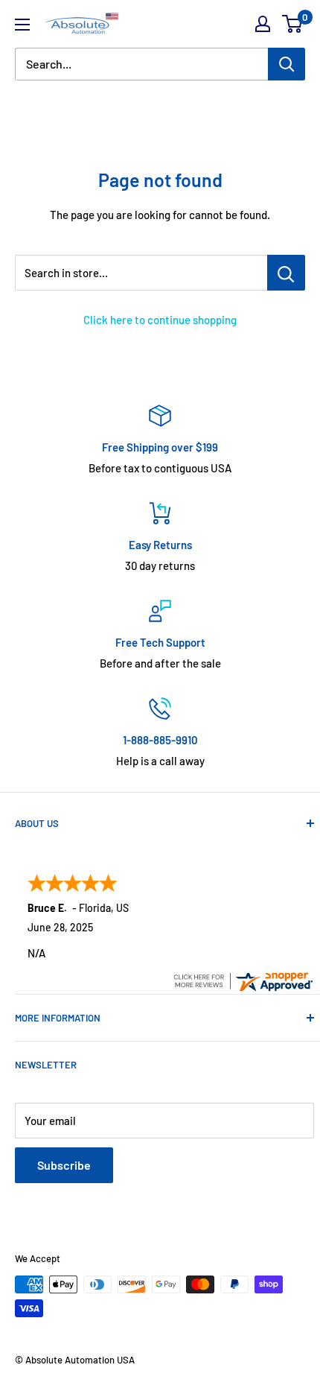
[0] (293, 24)
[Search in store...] (286, 273)
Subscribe (64, 1165)
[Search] (286, 64)
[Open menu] (22, 25)
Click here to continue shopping (160, 319)
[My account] (262, 24)
